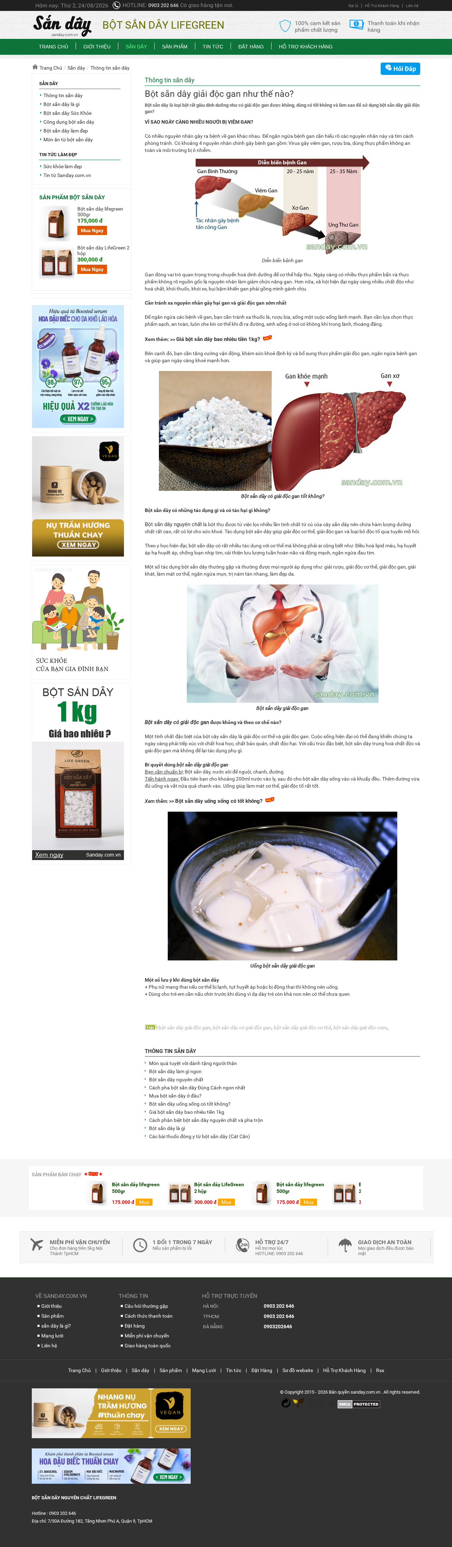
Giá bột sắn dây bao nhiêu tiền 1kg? (218, 339)
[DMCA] (359, 1407)
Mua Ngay (92, 230)
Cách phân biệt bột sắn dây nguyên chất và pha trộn (206, 1120)
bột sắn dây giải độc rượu (360, 1027)
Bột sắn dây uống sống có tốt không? (218, 801)
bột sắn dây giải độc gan (184, 1027)
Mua (255, 1202)
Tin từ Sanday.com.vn (67, 175)
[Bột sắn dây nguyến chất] (64, 36)
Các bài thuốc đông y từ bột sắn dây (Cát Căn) (199, 1136)
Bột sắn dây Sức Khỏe (67, 113)
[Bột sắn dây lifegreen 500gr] (208, 1204)
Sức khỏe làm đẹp (62, 166)
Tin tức (213, 46)
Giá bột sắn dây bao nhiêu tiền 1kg (186, 1112)
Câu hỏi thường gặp (146, 1306)
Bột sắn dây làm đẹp (65, 131)
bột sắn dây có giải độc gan (242, 1027)
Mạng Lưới (204, 1370)
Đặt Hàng (251, 46)
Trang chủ (53, 46)
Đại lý (353, 6)
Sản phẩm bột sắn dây (72, 197)
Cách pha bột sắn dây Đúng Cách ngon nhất (197, 1087)
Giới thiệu (97, 46)
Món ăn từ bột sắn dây (68, 139)
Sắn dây (136, 46)
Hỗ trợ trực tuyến (229, 1296)
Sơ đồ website (297, 1370)
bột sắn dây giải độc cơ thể (302, 1027)
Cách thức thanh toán (149, 1316)
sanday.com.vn (366, 1392)
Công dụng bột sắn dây (68, 122)
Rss (380, 1370)
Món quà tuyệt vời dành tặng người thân (193, 1063)
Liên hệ (412, 6)
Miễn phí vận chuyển (147, 1336)
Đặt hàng (135, 1326)
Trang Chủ (79, 1370)
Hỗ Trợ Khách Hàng (382, 6)
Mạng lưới (52, 1336)
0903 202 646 (163, 5)
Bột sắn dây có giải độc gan (177, 722)
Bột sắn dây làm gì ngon (175, 1071)
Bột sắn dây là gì (167, 1128)
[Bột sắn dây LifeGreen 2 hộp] (291, 1204)
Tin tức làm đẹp (58, 154)
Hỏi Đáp (404, 68)
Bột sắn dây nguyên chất (173, 524)
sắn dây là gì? (56, 1326)
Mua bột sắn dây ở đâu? (175, 1096)
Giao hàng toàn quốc (148, 1345)
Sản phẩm (175, 46)
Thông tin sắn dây (170, 1051)
